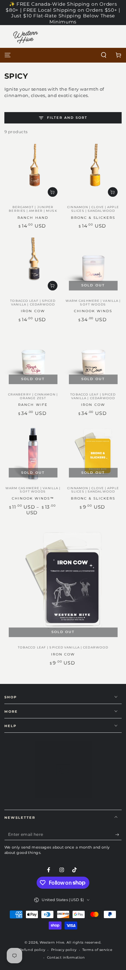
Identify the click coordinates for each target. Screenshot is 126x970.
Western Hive (52, 942)
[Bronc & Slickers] (93, 172)
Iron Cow (33, 311)
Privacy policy (64, 950)
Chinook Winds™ (33, 498)
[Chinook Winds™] (33, 453)
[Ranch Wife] (33, 359)
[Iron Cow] (33, 266)
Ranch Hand (32, 217)
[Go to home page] (63, 55)
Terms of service (97, 950)
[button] (103, 55)
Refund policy (32, 950)
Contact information (66, 957)
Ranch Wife (33, 405)
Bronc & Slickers (93, 217)
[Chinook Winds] (93, 266)
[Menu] (7, 55)
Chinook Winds (93, 311)
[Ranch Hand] (33, 172)
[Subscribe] (118, 834)
